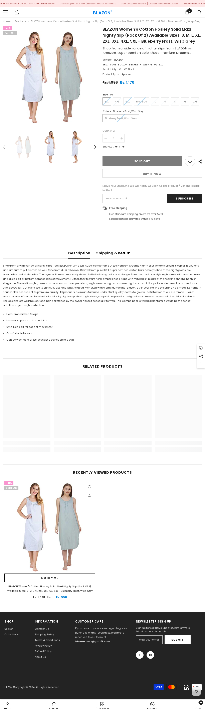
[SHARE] (198, 161)
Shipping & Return (113, 253)
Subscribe (184, 199)
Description (79, 253)
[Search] (199, 12)
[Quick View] (89, 495)
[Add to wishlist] (190, 161)
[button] (4, 147)
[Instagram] (150, 655)
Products (20, 21)
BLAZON (119, 59)
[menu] (5, 12)
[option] (49, 76)
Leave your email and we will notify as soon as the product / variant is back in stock (150, 188)
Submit (177, 640)
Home (6, 21)
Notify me (49, 578)
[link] (26, 443)
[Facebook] (140, 655)
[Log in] (17, 12)
